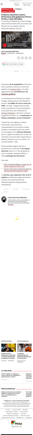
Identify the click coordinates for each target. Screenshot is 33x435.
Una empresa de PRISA (16, 422)
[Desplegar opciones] (28, 45)
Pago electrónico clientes (12, 411)
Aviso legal (23, 413)
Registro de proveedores (13, 413)
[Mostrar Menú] (1, 4)
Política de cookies (25, 415)
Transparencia (19, 417)
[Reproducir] (5, 45)
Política (18, 9)
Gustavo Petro (15, 89)
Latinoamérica (26, 189)
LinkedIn (26, 58)
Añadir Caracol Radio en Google (14, 64)
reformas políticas (8, 94)
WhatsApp (30, 58)
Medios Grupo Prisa (16, 426)
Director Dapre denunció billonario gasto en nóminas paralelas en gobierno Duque (17, 170)
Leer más (10, 204)
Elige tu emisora (27, 4)
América (6, 191)
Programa (16, 4)
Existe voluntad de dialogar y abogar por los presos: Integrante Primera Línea (17, 165)
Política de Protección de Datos (11, 415)
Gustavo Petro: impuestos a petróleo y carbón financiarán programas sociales (8, 356)
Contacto (7, 409)
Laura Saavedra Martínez (10, 51)
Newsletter (25, 409)
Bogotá (3, 53)
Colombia (6, 189)
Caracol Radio (8, 4)
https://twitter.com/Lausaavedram (20, 51)
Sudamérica (16, 189)
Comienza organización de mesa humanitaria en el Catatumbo (24, 356)
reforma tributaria (8, 113)
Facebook (18, 58)
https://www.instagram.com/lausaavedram (22, 51)
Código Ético (28, 417)
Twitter (22, 58)
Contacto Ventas (16, 409)
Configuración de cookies (7, 417)
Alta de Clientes (23, 411)
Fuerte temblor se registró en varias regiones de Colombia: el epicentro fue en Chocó (10, 375)
